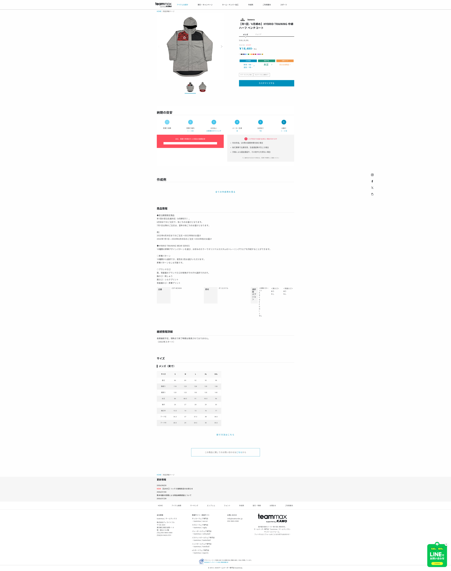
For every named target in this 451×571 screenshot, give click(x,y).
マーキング (194, 505)
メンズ (245, 34)
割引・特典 (257, 505)
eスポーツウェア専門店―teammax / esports (200, 551)
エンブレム (211, 505)
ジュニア (258, 34)
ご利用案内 (289, 505)
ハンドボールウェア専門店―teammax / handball (202, 545)
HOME (159, 11)
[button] (221, 46)
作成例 (241, 505)
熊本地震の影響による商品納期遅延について (174, 495)
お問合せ (273, 505)
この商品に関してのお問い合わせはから (225, 452)
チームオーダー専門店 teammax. (230, 568)
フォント (227, 505)
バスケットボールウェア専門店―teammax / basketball (203, 539)
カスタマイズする (266, 83)
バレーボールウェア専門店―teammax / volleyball (202, 532)
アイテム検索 (176, 505)
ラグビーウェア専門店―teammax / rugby (200, 526)
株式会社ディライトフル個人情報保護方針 (216, 562)
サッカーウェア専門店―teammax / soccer (200, 520)
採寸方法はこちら (225, 435)
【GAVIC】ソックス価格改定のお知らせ (177, 489)
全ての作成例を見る (225, 192)
